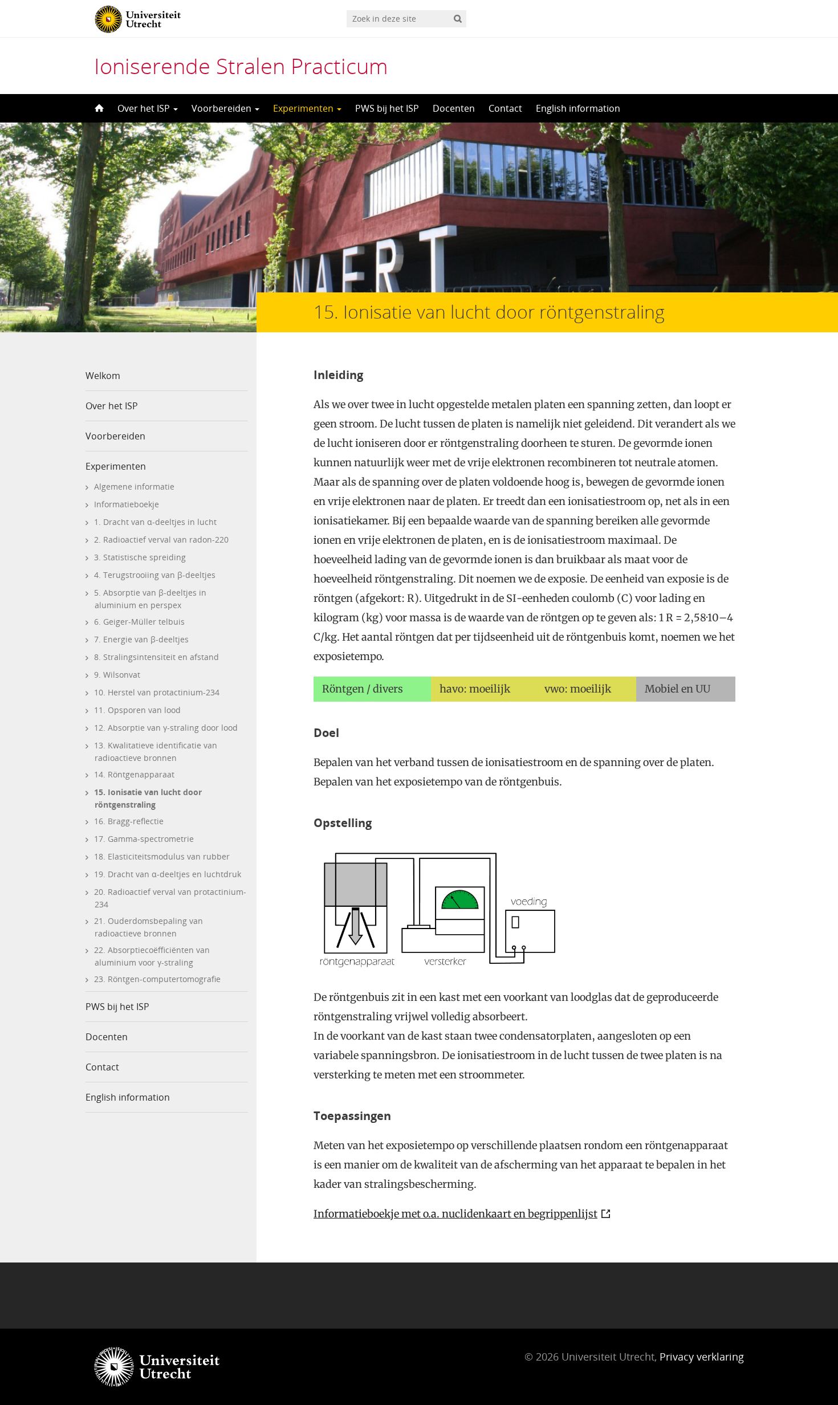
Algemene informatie (134, 486)
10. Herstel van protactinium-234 (156, 692)
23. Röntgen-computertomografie (157, 979)
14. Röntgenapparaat (134, 774)
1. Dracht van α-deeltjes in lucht (155, 521)
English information (578, 108)
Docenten (454, 108)
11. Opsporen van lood (137, 709)
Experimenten (304, 108)
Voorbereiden (223, 108)
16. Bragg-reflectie (129, 821)
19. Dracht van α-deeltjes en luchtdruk (167, 874)
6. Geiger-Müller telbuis (139, 621)
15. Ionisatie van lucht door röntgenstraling (148, 798)
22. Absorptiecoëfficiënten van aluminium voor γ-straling (152, 956)
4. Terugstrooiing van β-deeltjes (154, 574)
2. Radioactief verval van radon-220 (161, 539)
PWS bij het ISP (387, 108)
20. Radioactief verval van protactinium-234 (170, 898)
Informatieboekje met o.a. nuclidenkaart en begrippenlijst (455, 1213)
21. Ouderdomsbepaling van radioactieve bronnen (148, 927)
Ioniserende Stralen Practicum (241, 65)
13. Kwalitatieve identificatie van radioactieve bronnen (155, 751)
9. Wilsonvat (117, 674)
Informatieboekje (126, 504)
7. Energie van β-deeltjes (141, 639)
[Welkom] (98, 108)
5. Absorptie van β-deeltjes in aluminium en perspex (150, 598)
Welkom (103, 375)
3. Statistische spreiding (140, 557)
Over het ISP (144, 108)
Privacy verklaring (702, 1356)
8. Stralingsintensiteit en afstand (156, 656)
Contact (505, 108)
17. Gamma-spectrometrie (144, 838)
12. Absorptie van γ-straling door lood (166, 727)
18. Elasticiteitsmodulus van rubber (162, 856)
